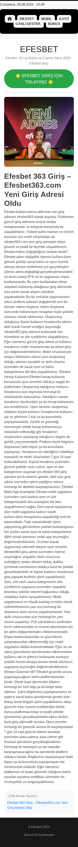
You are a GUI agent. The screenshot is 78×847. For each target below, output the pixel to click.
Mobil (47, 19)
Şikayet (27, 19)
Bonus (54, 24)
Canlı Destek (29, 24)
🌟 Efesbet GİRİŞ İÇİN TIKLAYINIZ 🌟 (39, 78)
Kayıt (64, 19)
